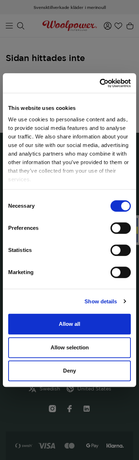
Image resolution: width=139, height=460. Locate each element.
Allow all (69, 324)
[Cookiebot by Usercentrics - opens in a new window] (100, 83)
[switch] (120, 228)
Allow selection (70, 347)
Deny (69, 371)
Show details (100, 301)
